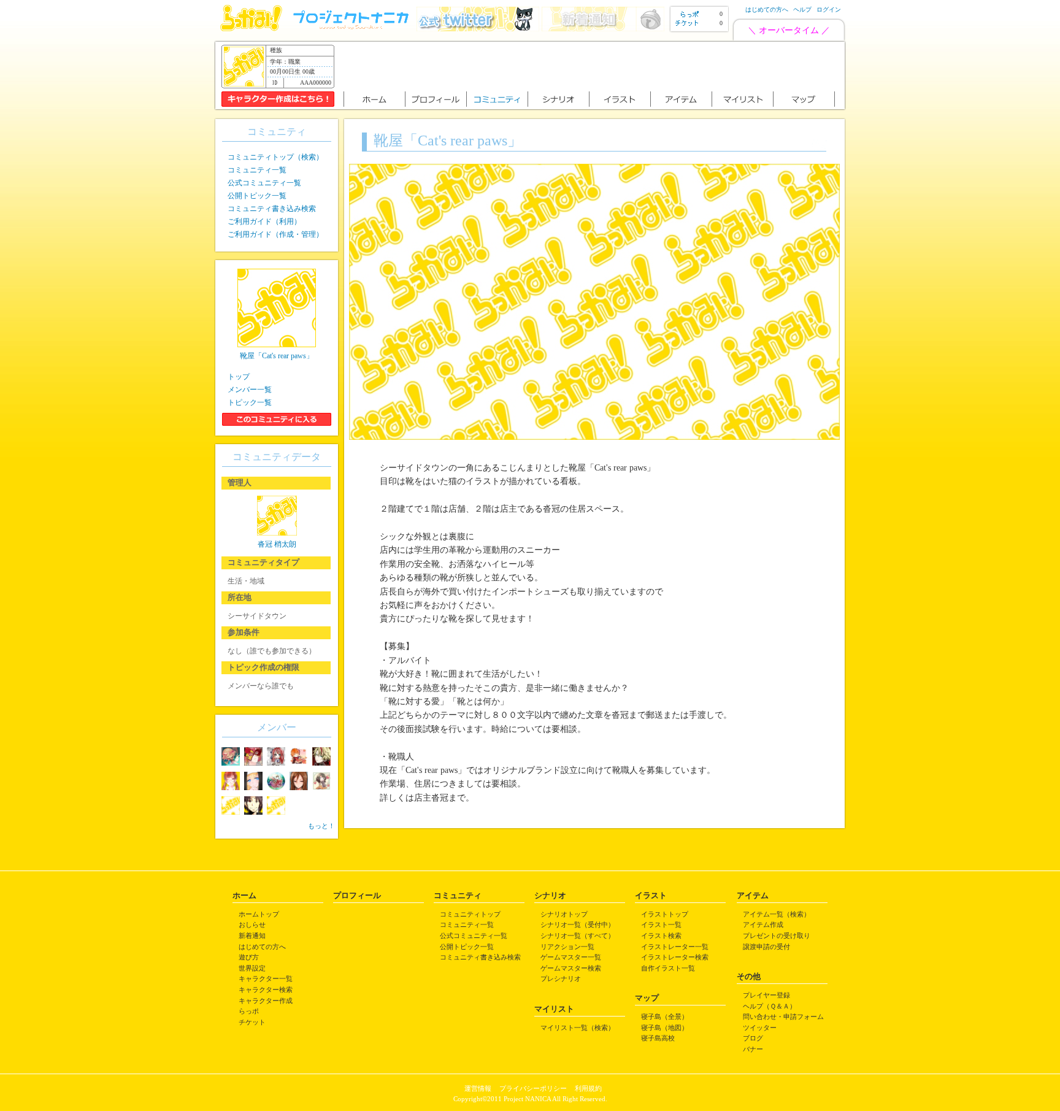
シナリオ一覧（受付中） (577, 924)
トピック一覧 (250, 402)
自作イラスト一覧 (668, 968)
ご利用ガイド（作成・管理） (275, 234)
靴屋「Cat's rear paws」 (276, 356)
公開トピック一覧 (257, 195)
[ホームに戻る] (251, 28)
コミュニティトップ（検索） (275, 157)
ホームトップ (259, 914)
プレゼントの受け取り (776, 935)
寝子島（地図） (664, 1027)
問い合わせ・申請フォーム (783, 1016)
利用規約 (588, 1088)
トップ (239, 376)
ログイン (828, 9)
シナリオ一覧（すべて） (577, 935)
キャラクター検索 (266, 989)
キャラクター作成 (266, 1000)
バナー (753, 1049)
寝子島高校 (658, 1038)
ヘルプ (802, 9)
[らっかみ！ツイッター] (478, 28)
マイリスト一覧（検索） (577, 1027)
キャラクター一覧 (266, 978)
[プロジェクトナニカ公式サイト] (352, 28)
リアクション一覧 (567, 946)
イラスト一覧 (661, 924)
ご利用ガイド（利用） (264, 221)
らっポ (249, 1011)
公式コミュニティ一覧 (264, 183)
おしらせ (252, 924)
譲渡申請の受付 (766, 946)
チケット (252, 1022)
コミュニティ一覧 (257, 170)
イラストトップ (664, 914)
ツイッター (760, 1027)
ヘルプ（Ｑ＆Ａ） (769, 1006)
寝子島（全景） (664, 1016)
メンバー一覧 (250, 389)
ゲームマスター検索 (570, 968)
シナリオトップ (564, 914)
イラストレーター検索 (675, 957)
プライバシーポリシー (533, 1088)
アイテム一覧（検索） (776, 914)
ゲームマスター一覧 (570, 957)
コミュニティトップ (470, 914)
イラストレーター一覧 (675, 946)
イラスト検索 (661, 935)
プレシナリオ (560, 978)
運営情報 (477, 1088)
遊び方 (249, 957)
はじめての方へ (766, 9)
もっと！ (321, 825)
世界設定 (252, 968)
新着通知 (252, 935)
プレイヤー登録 (766, 995)
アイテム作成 (763, 924)
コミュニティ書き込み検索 (272, 208)
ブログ (753, 1038)
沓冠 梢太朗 (277, 544)
